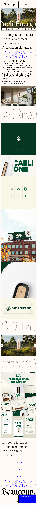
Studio (16, 499)
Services (13, 499)
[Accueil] (9, 4)
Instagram (18, 462)
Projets (11, 499)
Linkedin (18, 476)
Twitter (18, 469)
